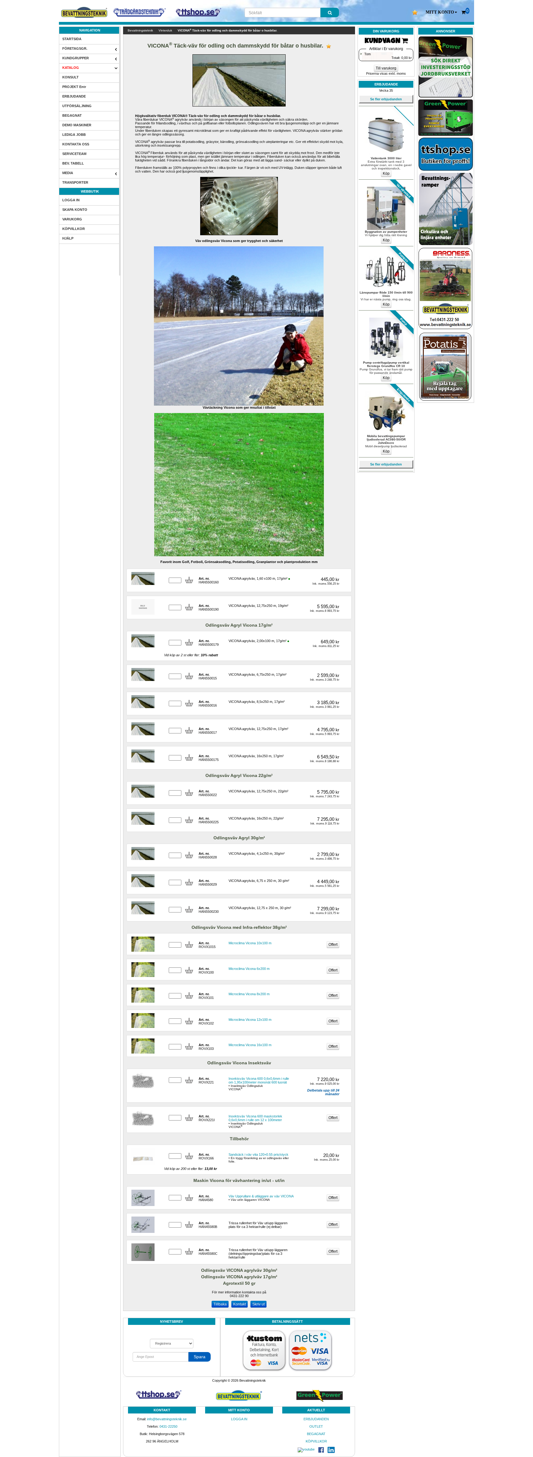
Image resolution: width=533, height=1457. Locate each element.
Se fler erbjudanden (386, 99)
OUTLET (316, 1426)
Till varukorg (386, 68)
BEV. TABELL (73, 163)
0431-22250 (168, 1426)
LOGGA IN (71, 200)
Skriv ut (258, 1304)
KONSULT (70, 77)
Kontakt (239, 1304)
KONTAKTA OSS (75, 144)
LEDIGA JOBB (74, 134)
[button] (441, 12)
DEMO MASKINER (76, 125)
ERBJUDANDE (74, 96)
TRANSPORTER (75, 182)
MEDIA (67, 173)
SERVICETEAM (74, 154)
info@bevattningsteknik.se (167, 1419)
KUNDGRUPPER (75, 58)
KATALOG (70, 67)
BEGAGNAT (72, 115)
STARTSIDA (71, 39)
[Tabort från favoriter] (328, 46)
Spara (199, 1356)
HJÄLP (67, 238)
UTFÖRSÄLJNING (77, 106)
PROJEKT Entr (74, 87)
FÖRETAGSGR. (74, 48)
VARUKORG (72, 219)
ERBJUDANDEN (316, 1419)
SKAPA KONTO (74, 209)
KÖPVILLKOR (73, 229)
